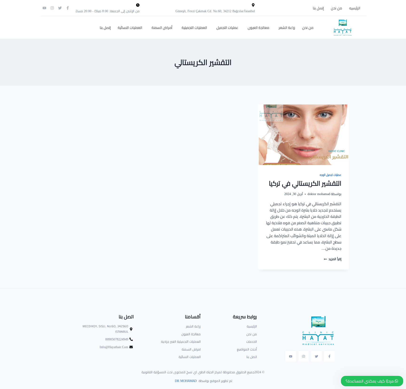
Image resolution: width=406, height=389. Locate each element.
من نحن (336, 8)
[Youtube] (44, 8)
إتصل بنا (318, 8)
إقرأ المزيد (332, 259)
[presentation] (303, 134)
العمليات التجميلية (194, 27)
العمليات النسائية (130, 27)
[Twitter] (60, 8)
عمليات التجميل (227, 27)
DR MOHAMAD (185, 381)
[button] (286, 27)
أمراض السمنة (162, 27)
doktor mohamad (319, 194)
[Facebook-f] (68, 8)
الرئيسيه (354, 8)
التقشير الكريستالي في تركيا (305, 183)
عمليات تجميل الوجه (330, 174)
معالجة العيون (258, 27)
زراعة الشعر (287, 27)
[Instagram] (52, 8)
